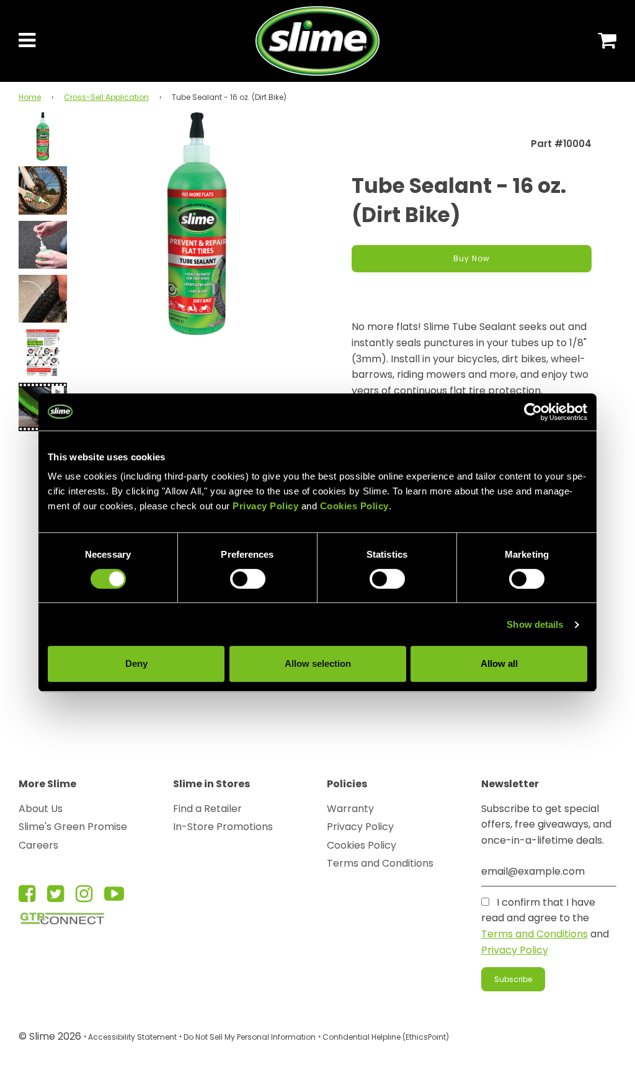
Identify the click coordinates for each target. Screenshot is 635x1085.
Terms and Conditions (380, 863)
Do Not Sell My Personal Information (250, 1037)
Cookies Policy (361, 845)
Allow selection (318, 663)
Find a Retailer (207, 808)
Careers (38, 845)
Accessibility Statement (132, 1037)
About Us (41, 808)
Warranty (350, 808)
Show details (535, 624)
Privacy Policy (360, 826)
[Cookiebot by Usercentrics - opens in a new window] (533, 412)
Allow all (499, 663)
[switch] (247, 579)
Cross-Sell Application (106, 97)
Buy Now (471, 258)
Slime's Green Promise (73, 826)
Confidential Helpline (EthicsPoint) (385, 1037)
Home (30, 97)
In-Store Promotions (223, 826)
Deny (136, 663)
